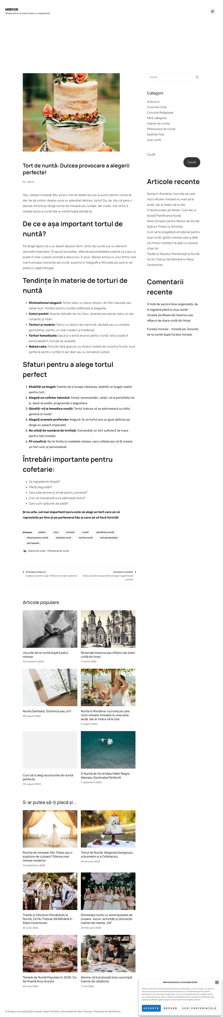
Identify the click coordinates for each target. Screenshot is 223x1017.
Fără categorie (157, 118)
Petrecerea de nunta (58, 550)
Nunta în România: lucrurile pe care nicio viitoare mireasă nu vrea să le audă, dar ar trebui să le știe (105, 715)
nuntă (85, 532)
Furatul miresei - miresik (164, 329)
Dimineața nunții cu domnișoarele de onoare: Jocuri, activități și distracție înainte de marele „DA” (106, 919)
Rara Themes (84, 1011)
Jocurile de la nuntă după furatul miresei (45, 655)
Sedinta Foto (155, 134)
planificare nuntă (105, 532)
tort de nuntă (86, 537)
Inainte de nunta (36, 550)
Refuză (170, 1008)
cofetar (42, 532)
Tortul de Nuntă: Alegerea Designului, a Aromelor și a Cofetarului (107, 854)
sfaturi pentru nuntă (37, 537)
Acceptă (151, 1008)
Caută (151, 154)
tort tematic (33, 543)
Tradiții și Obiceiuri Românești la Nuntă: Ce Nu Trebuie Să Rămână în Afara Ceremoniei (47, 919)
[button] (216, 982)
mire (56, 532)
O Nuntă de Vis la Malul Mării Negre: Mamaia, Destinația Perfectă (105, 775)
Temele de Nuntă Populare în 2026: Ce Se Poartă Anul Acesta (49, 979)
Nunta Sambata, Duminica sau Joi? (47, 711)
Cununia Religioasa (160, 112)
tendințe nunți (63, 537)
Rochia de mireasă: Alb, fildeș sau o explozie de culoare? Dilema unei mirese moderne (47, 856)
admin (30, 181)
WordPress (114, 1011)
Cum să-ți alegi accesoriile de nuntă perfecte (48, 777)
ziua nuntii (154, 140)
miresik (12, 9)
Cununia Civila (157, 107)
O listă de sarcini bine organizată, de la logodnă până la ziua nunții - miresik (172, 309)
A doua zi (153, 101)
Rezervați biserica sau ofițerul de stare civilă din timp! (108, 655)
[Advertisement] (111, 44)
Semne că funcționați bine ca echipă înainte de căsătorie (106, 979)
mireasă (70, 532)
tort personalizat (109, 537)
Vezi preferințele (199, 1008)
